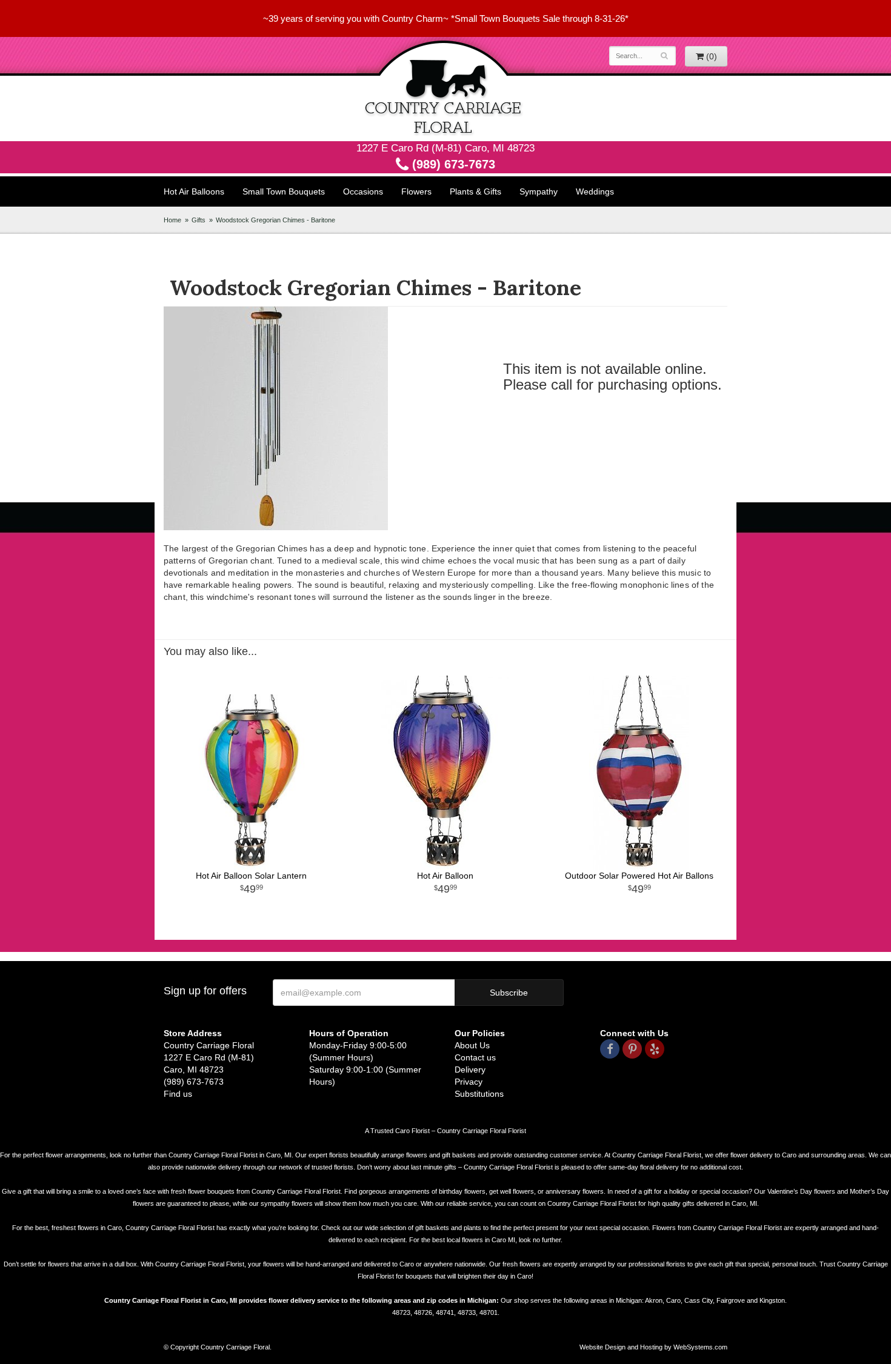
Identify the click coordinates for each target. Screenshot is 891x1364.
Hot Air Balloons (194, 191)
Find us (178, 1094)
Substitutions (479, 1094)
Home (172, 220)
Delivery (470, 1069)
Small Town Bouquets (283, 191)
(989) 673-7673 (452, 164)
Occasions (363, 191)
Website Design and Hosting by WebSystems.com (653, 1347)
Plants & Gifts (475, 191)
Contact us (475, 1057)
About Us (472, 1045)
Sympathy (538, 191)
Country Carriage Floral (445, 89)
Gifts (198, 220)
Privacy (468, 1081)
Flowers (416, 191)
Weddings (595, 191)
